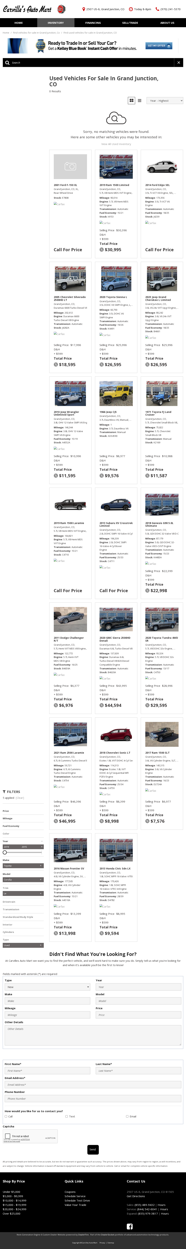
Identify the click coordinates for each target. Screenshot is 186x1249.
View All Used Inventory (116, 144)
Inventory (56, 22)
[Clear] (20, 797)
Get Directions (136, 1196)
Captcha (8, 1126)
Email (133, 1116)
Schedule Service (75, 1196)
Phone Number (15, 1092)
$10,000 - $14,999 (14, 1200)
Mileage (10, 1008)
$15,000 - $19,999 (14, 1205)
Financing (93, 22)
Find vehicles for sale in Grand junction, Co (36, 32)
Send (93, 1149)
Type (8, 980)
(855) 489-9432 (145, 1205)
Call (10, 1116)
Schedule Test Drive (77, 1200)
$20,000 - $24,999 (14, 1209)
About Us (167, 22)
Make (8, 994)
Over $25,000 (11, 1213)
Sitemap (111, 1243)
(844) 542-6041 (147, 1209)
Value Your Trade (75, 1205)
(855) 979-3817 (148, 1213)
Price (99, 1008)
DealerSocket (107, 1234)
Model (100, 994)
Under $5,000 (11, 1192)
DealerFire (83, 1234)
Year (99, 980)
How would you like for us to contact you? (34, 1111)
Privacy (102, 1243)
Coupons (70, 1192)
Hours (161, 1205)
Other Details (14, 1022)
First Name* (13, 1064)
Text (72, 1116)
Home (19, 22)
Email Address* (15, 1078)
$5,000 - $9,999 (13, 1196)
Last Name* (104, 1064)
